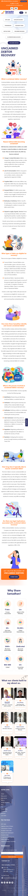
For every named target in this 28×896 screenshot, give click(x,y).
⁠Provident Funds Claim (6, 830)
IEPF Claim (7, 19)
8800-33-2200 (6, 875)
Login (21, 12)
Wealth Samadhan (5, 802)
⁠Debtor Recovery (5, 839)
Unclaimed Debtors (14, 42)
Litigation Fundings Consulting (8, 841)
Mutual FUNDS (7, 31)
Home (2, 794)
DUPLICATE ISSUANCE (18, 19)
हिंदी (16, 8)
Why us (2, 800)
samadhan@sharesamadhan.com (14, 5)
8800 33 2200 (15, 3)
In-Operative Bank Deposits (7, 837)
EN (12, 8)
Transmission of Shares (6, 828)
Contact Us (26, 422)
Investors (3, 813)
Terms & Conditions (10, 888)
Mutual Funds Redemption (7, 832)
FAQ (2, 807)
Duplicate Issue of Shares (7, 826)
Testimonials (4, 811)
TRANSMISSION (8, 25)
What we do (4, 798)
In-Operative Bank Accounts (14, 37)
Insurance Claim (5, 835)
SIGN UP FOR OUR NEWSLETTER (9, 850)
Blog (2, 804)
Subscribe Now (12, 857)
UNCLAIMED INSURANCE (19, 31)
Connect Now (14, 577)
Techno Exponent (16, 891)
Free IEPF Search (23, 1)
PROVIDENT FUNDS (19, 25)
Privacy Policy (4, 809)
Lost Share (3, 815)
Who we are (4, 796)
